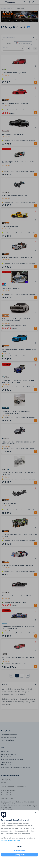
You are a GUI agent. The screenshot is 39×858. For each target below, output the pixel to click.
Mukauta (19, 846)
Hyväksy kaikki (19, 855)
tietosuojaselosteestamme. (11, 841)
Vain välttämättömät (19, 850)
